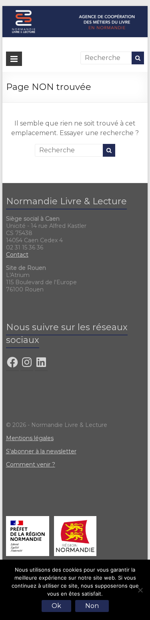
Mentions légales (30, 438)
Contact (17, 254)
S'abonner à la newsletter (41, 451)
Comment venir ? (30, 464)
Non (92, 606)
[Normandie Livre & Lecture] (75, 10)
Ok (56, 606)
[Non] (140, 590)
